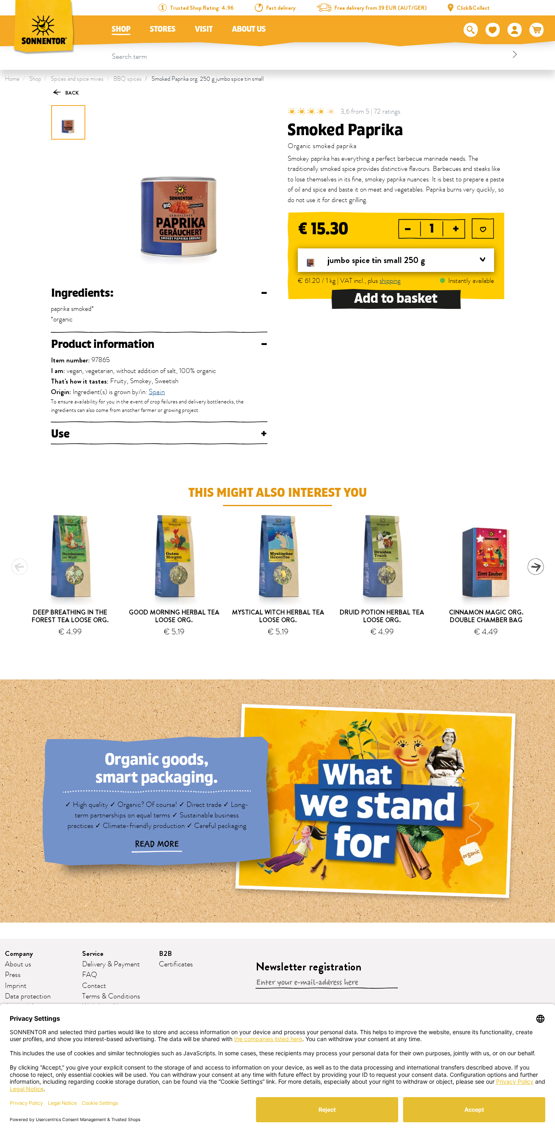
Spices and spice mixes (77, 79)
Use (159, 434)
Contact (94, 986)
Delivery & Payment (111, 964)
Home (12, 79)
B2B (165, 954)
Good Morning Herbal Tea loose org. (174, 616)
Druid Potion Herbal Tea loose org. (382, 616)
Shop (121, 29)
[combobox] (316, 54)
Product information (159, 344)
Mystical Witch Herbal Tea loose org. (278, 616)
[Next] (535, 566)
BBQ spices (127, 79)
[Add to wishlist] (483, 229)
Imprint (15, 986)
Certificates (176, 964)
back (71, 93)
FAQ (89, 975)
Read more (157, 844)
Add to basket (396, 298)
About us (249, 29)
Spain (157, 392)
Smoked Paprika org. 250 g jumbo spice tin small (208, 79)
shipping (390, 281)
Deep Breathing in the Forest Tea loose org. (70, 616)
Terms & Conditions (111, 996)
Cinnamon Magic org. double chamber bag (486, 616)
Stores (163, 29)
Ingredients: (159, 293)
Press (13, 975)
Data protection (28, 996)
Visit (203, 29)
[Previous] (19, 566)
